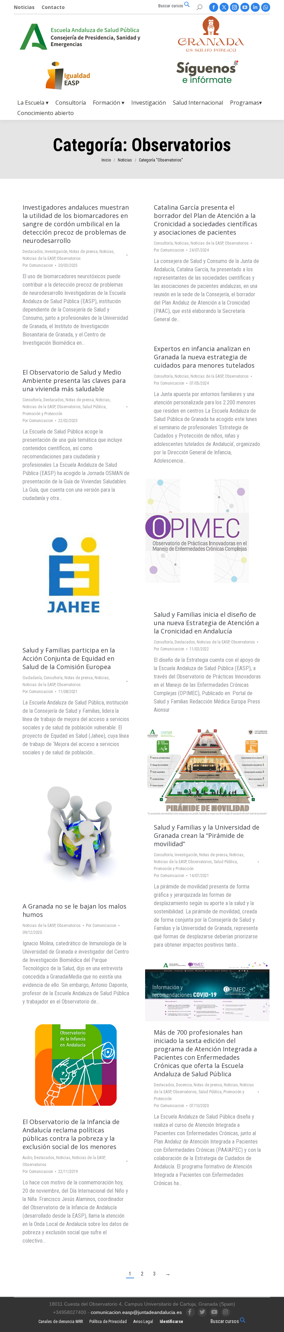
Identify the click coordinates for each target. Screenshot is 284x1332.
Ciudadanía (32, 677)
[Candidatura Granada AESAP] (211, 50)
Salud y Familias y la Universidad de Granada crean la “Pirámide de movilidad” (206, 835)
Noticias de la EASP (39, 258)
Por (38, 265)
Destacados (33, 251)
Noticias (106, 251)
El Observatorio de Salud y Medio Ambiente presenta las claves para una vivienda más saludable (74, 380)
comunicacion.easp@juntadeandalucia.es (136, 1312)
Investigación (56, 251)
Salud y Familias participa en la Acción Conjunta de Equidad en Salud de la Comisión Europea (69, 658)
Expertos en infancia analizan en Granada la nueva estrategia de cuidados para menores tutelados (204, 356)
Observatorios (69, 258)
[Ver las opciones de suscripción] (207, 73)
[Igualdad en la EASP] (79, 75)
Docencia (184, 1085)
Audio (27, 1157)
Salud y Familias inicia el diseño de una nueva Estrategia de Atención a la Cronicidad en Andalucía (206, 622)
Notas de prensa (83, 251)
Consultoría (163, 243)
